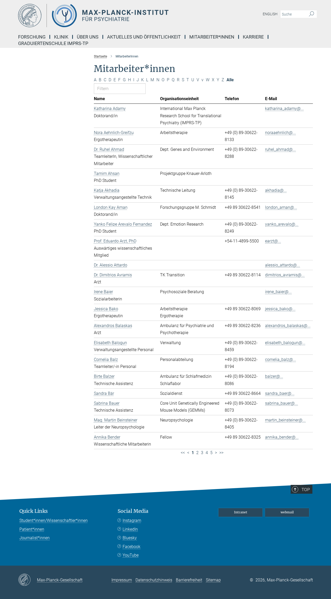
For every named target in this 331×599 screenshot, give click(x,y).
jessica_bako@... (280, 308)
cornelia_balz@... (280, 359)
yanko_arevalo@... (281, 224)
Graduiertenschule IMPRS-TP (53, 43)
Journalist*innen (34, 537)
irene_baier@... (278, 291)
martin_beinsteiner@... (285, 420)
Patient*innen (31, 529)
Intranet (240, 512)
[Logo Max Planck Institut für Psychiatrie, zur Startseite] (115, 15)
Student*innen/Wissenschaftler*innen (53, 520)
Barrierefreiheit (189, 580)
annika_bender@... (282, 437)
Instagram (132, 520)
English (270, 14)
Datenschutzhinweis (154, 580)
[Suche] (311, 14)
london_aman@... (281, 207)
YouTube (131, 555)
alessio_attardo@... (282, 265)
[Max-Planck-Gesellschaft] (27, 580)
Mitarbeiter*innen (211, 37)
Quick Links (33, 511)
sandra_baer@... (280, 393)
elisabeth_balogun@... (285, 342)
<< (183, 452)
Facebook (131, 546)
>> (221, 452)
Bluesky (130, 537)
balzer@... (274, 376)
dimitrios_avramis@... (285, 274)
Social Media (133, 511)
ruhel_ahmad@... (280, 149)
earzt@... (273, 241)
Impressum (121, 580)
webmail (287, 512)
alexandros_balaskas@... (288, 325)
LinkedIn (130, 529)
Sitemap (213, 580)
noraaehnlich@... (280, 132)
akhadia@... (276, 190)
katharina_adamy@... (284, 108)
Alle (230, 79)
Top (306, 489)
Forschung (32, 37)
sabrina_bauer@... (281, 403)
